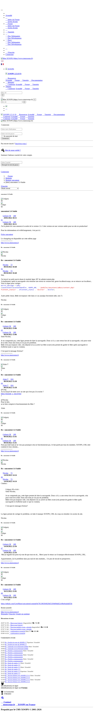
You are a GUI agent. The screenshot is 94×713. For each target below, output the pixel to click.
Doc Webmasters (13, 36)
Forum (17, 80)
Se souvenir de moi (10, 136)
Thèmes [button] (8, 87)
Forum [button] (10, 24)
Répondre (4, 614)
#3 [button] (2, 330)
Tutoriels (10, 32)
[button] (6, 17)
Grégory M (7, 216)
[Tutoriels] (6, 30)
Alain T (5, 379)
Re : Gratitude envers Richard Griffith (16, 646)
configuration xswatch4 (17, 631)
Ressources (11, 78)
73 (11, 265)
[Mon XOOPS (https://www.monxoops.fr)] (17, 58)
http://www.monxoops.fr (10, 243)
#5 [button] (2, 439)
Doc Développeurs (14, 38)
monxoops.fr (9, 704)
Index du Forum (13, 20)
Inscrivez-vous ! (21, 144)
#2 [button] (2, 269)
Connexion (10, 54)
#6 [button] (2, 477)
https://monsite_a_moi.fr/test (11, 394)
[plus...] (2, 698)
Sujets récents (12, 22)
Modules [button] (10, 82)
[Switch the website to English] (2, 62)
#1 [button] (2, 220)
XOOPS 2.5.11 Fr (9, 115)
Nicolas (5, 265)
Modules (9, 178)
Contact (7, 702)
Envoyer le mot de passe (10, 165)
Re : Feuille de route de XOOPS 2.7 (16, 642)
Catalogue (11, 84)
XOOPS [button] (10, 69)
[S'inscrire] (6, 48)
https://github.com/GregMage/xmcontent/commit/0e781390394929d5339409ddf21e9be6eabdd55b (36, 604)
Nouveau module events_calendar (21, 627)
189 (14, 216)
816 (12, 379)
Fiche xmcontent (7, 234)
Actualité (9, 15)
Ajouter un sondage (22, 614)
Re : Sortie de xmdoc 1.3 (12, 663)
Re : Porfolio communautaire (14, 651)
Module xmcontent (12, 180)
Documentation (37, 80)
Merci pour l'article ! (16, 623)
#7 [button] (2, 548)
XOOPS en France (26, 704)
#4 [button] (2, 383)
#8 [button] (2, 593)
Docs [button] (9, 40)
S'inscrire (10, 52)
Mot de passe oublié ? (13, 150)
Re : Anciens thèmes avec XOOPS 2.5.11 (17, 675)
